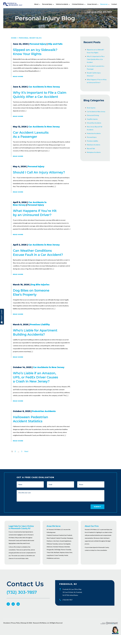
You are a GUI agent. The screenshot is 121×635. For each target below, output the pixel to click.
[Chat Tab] (60, 317)
